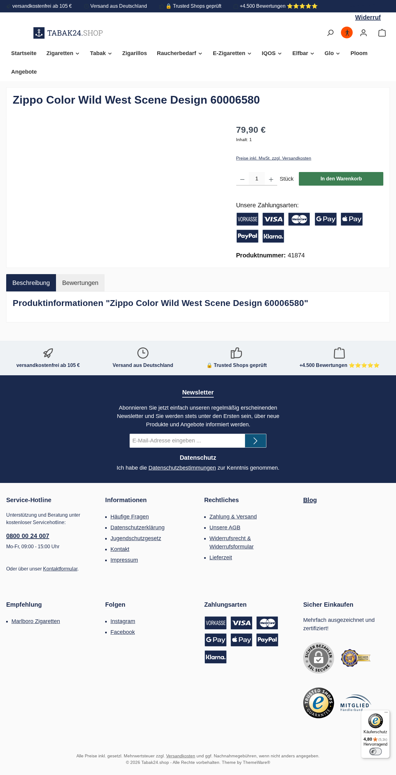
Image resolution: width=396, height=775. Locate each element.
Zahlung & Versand (233, 517)
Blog (310, 500)
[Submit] (255, 441)
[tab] (31, 282)
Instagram (122, 621)
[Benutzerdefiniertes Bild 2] (318, 703)
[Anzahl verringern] (242, 179)
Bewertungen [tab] (80, 282)
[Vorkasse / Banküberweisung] (247, 219)
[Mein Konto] (363, 33)
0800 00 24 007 (27, 535)
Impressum (124, 560)
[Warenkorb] (382, 33)
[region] (118, 189)
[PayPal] (247, 236)
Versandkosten (180, 755)
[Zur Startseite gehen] (68, 32)
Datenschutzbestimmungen (182, 468)
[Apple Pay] (351, 219)
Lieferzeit (220, 557)
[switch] (375, 751)
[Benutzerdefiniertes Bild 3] (355, 703)
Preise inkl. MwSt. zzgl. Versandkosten (273, 158)
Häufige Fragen (129, 517)
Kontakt (119, 549)
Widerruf (362, 6)
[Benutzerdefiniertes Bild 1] (355, 658)
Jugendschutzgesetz (135, 538)
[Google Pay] (325, 219)
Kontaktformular (60, 568)
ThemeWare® (256, 762)
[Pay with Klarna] (273, 236)
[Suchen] (330, 33)
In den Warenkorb (341, 178)
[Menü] (386, 713)
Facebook (122, 632)
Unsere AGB (224, 527)
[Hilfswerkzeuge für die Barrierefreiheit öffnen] (347, 33)
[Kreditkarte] (287, 219)
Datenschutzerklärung (137, 527)
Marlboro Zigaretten (35, 621)
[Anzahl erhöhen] (271, 179)
